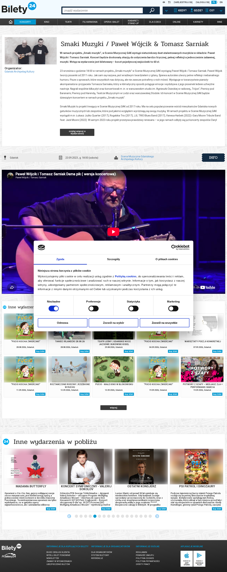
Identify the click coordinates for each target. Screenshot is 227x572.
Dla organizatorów (101, 552)
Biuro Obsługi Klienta (58, 552)
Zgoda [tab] (60, 259)
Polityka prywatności (148, 561)
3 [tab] (86, 516)
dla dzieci (155, 22)
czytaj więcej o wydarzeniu (77, 132)
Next (157, 516)
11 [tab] (122, 516)
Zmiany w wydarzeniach (59, 561)
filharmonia (90, 22)
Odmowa (62, 322)
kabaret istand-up (133, 22)
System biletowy (100, 555)
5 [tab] (95, 516)
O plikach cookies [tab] (167, 259)
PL (214, 2)
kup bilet (40, 351)
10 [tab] (118, 516)
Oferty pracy (143, 564)
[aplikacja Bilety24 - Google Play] (199, 566)
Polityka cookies (145, 558)
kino (46, 22)
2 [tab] (81, 516)
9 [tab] (113, 516)
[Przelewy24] (9, 558)
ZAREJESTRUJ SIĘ (183, 2)
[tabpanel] (30, 480)
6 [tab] (99, 516)
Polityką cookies (126, 276)
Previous (69, 516)
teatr (68, 22)
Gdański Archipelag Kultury (19, 71)
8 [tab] (109, 516)
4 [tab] (90, 516)
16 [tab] (146, 516)
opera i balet (111, 22)
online (177, 22)
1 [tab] (76, 516)
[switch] (93, 308)
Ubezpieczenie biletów (58, 564)
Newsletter (52, 558)
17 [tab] (150, 516)
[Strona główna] (19, 13)
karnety (198, 22)
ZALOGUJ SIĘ (203, 2)
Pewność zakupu (145, 555)
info (213, 158)
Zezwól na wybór (113, 322)
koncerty (25, 22)
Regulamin (141, 552)
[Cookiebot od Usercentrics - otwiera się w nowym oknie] (173, 247)
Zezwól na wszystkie (164, 322)
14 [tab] (136, 516)
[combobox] (102, 10)
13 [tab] (132, 516)
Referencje (97, 558)
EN (221, 2)
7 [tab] (104, 516)
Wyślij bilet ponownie (58, 555)
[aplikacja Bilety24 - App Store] (187, 566)
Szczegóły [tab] (113, 259)
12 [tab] (127, 516)
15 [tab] (141, 516)
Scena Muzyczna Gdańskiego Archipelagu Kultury (137, 157)
